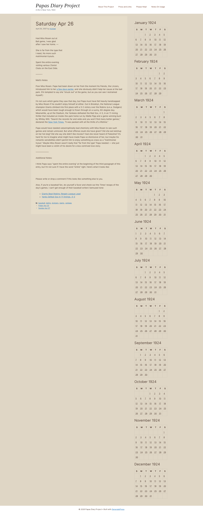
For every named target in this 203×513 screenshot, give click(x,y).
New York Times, (56, 122)
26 (165, 49)
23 (150, 49)
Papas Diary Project (58, 5)
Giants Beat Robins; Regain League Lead (61, 194)
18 (160, 44)
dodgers (55, 203)
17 (155, 44)
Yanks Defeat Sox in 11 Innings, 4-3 (58, 197)
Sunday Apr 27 (44, 208)
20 (136, 49)
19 (165, 44)
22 (146, 49)
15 (146, 44)
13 (136, 44)
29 (146, 54)
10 (155, 39)
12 (165, 39)
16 (150, 44)
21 (141, 49)
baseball (41, 203)
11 (160, 39)
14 (141, 44)
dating (48, 203)
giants (61, 203)
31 (155, 54)
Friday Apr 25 (43, 206)
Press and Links (125, 7)
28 (141, 54)
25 (160, 49)
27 (136, 54)
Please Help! (141, 7)
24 (155, 49)
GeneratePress (118, 509)
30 (150, 54)
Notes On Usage (158, 7)
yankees (68, 203)
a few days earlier (65, 89)
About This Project (106, 7)
